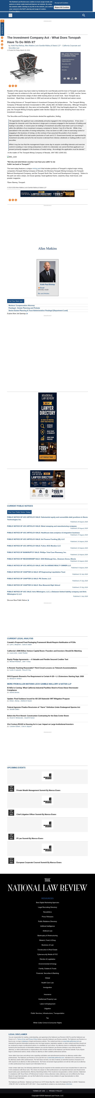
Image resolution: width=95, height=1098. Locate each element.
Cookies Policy (14, 11)
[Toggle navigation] (10, 15)
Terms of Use (21, 1039)
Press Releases (47, 917)
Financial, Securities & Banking (47, 973)
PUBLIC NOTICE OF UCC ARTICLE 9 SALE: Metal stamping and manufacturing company (42, 526)
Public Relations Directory (47, 921)
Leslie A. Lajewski (15, 670)
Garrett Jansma (14, 692)
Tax (47, 1018)
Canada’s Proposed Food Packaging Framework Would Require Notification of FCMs (41, 642)
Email (42, 288)
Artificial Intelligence (47, 926)
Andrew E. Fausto (26, 701)
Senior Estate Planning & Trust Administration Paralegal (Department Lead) (38, 310)
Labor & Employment (47, 1004)
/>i (76, 78)
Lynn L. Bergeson (15, 644)
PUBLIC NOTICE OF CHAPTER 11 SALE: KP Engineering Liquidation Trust (36, 572)
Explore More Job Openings (16, 313)
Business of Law (48, 945)
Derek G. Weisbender (16, 718)
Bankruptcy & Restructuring (48, 935)
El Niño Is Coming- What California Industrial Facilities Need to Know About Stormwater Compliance (42, 689)
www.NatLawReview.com (71, 1041)
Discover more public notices (17, 600)
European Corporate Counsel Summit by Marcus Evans (39, 862)
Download (72, 78)
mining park (36, 168)
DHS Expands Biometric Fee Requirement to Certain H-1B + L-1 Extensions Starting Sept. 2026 (45, 676)
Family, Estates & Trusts (47, 968)
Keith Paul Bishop (17, 45)
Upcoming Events (16, 768)
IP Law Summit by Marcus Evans (29, 838)
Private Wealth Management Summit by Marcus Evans (38, 790)
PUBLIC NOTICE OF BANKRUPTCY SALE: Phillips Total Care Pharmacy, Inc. (36, 552)
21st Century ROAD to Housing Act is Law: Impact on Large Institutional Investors (40, 724)
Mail (69, 78)
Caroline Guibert (15, 726)
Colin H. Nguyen (26, 726)
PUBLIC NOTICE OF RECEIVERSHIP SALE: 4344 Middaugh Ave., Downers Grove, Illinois (41, 559)
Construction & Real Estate (47, 950)
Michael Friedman (15, 661)
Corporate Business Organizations (68, 60)
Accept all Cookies (61, 3)
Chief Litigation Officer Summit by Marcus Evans (36, 814)
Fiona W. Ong (26, 670)
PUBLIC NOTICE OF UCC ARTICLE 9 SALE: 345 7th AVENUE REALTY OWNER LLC (39, 565)
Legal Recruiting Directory (47, 907)
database (25, 1041)
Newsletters (47, 912)
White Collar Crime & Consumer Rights (47, 1023)
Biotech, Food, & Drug (47, 940)
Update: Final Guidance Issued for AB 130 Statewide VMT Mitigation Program (38, 699)
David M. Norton (29, 718)
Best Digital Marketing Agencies (47, 902)
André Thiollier (23, 653)
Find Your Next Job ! (15, 301)
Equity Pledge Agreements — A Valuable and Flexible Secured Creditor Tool (37, 659)
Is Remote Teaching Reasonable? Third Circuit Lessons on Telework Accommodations (42, 668)
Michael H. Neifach (16, 678)
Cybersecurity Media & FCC (47, 954)
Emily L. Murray (14, 701)
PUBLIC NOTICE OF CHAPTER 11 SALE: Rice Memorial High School (33, 585)
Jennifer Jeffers (14, 709)
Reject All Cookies (62, 7)
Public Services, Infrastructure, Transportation (47, 1013)
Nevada (64, 70)
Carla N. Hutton (27, 644)
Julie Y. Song (26, 661)
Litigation (47, 1008)
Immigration (47, 987)
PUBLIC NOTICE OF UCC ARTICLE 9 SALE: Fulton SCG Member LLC (34, 546)
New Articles (2, 29)
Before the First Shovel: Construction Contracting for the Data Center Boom (38, 716)
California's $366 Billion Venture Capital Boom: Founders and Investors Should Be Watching (44, 651)
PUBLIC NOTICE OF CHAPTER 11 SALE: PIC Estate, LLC (29, 578)
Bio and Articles (43, 293)
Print (65, 78)
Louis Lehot (13, 653)
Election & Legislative (47, 959)
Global (47, 978)
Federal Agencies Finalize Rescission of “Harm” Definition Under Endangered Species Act (43, 707)
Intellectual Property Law (47, 999)
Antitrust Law (47, 931)
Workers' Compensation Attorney (22, 305)
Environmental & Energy (47, 964)
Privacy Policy (33, 1039)
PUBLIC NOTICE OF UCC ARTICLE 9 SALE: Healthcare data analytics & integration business (43, 533)
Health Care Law (47, 983)
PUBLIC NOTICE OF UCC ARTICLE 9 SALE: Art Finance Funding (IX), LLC (36, 539)
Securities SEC (66, 64)
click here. (69, 1084)
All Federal (65, 67)
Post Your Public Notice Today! (19, 512)
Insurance (47, 994)
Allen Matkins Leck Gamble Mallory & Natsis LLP (43, 45)
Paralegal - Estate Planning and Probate (24, 308)
